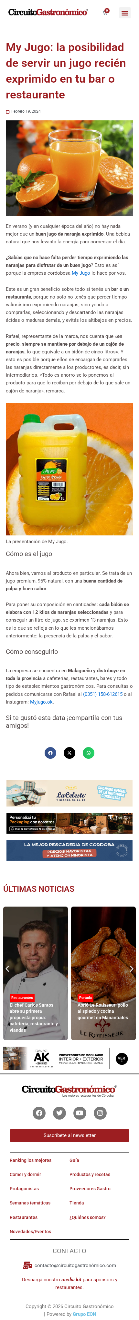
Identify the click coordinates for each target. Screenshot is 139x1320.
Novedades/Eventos (30, 1231)
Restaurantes (22, 998)
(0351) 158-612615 (103, 694)
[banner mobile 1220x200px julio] (69, 823)
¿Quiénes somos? (88, 1217)
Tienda (77, 1202)
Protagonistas (24, 1188)
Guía (74, 1160)
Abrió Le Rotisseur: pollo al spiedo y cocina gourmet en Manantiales (103, 1011)
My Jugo (81, 273)
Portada (85, 998)
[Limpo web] (69, 853)
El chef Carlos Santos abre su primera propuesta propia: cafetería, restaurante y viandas (34, 1017)
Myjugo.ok (41, 702)
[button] (125, 12)
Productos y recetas (90, 1174)
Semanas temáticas (30, 1202)
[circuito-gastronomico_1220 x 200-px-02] (69, 1058)
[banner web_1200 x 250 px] (69, 793)
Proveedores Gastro (90, 1188)
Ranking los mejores (30, 1160)
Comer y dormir (25, 1174)
